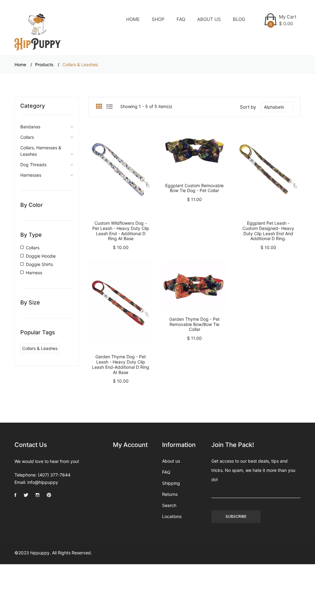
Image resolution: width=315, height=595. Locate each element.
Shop (158, 19)
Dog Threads (33, 164)
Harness (34, 272)
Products (44, 64)
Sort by (248, 107)
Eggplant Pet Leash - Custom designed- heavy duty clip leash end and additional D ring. (268, 230)
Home (133, 19)
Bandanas (30, 126)
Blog (239, 19)
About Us (209, 19)
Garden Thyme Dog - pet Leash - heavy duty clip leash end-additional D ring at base (120, 364)
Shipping (171, 483)
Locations (171, 516)
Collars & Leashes (40, 348)
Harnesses (30, 175)
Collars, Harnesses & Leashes (40, 151)
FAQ (181, 19)
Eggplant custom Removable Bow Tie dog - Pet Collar (194, 188)
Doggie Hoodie (41, 256)
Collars (27, 137)
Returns (169, 494)
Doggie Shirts (39, 264)
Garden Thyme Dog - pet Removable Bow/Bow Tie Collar (194, 324)
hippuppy (40, 552)
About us (171, 461)
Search (169, 505)
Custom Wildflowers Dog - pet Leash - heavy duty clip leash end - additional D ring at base (120, 230)
